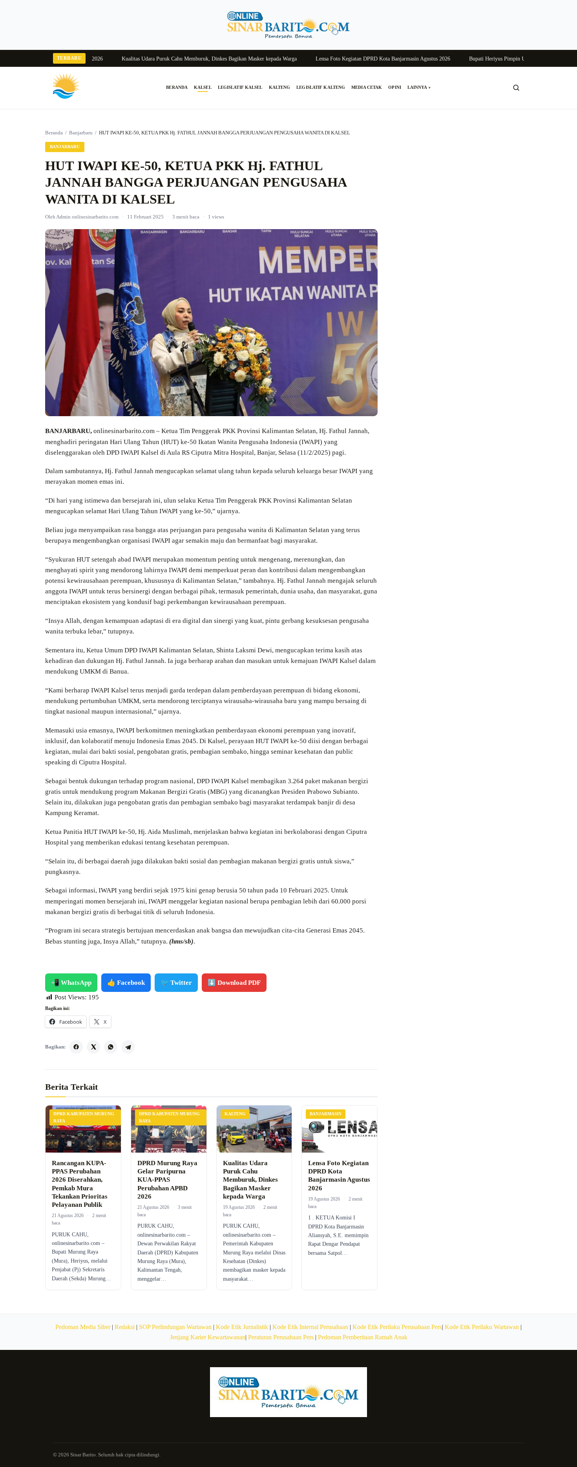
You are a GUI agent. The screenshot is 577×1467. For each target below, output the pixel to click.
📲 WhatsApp (71, 982)
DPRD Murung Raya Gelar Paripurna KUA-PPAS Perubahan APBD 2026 (167, 1179)
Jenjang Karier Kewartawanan (207, 1337)
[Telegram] (128, 1047)
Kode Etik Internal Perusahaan (310, 1327)
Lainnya (419, 87)
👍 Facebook (126, 982)
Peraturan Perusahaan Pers (281, 1337)
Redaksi (125, 1327)
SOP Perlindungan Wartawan (175, 1327)
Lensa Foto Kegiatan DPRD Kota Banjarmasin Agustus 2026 (359, 59)
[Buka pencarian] (516, 87)
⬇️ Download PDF (234, 982)
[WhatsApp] (110, 1047)
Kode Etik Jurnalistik (242, 1327)
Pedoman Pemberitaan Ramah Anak (362, 1337)
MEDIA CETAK (366, 87)
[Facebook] (76, 1047)
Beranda (177, 87)
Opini (394, 87)
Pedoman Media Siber (82, 1327)
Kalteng (279, 87)
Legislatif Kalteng (320, 87)
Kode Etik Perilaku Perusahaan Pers (397, 1327)
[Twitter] (93, 1047)
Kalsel (203, 87)
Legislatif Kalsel (240, 87)
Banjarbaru (81, 133)
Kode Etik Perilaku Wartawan (482, 1327)
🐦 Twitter (176, 982)
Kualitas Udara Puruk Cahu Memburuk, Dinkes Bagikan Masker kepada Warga (185, 59)
